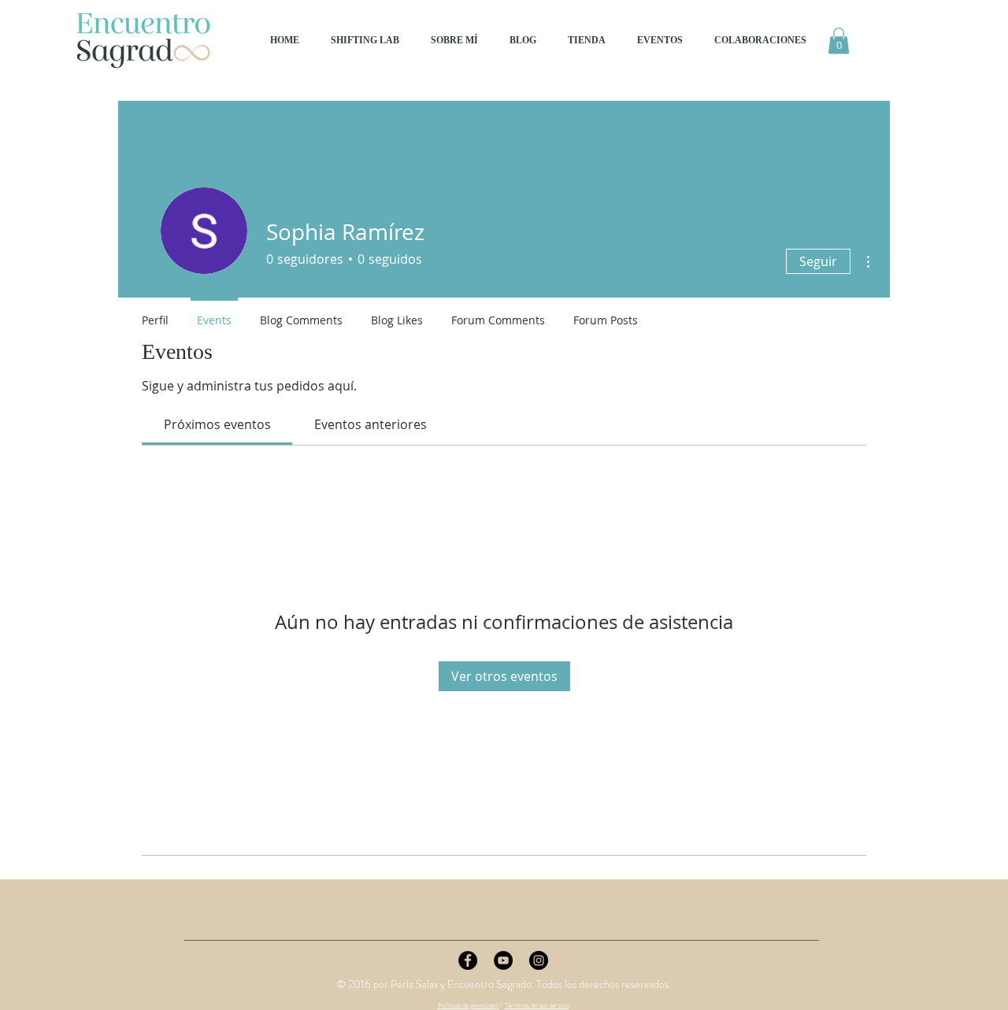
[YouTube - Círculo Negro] (503, 960)
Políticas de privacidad (468, 1005)
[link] (217, 424)
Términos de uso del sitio (537, 1005)
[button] (839, 41)
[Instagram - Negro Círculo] (538, 960)
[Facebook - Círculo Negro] (467, 960)
